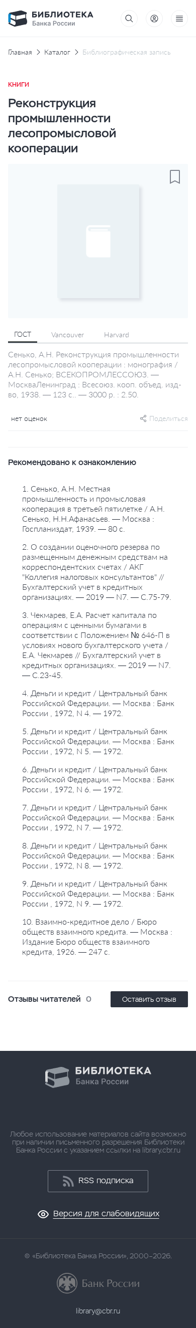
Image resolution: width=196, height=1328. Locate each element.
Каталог (57, 52)
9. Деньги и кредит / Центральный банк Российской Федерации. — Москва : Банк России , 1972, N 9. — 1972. (98, 893)
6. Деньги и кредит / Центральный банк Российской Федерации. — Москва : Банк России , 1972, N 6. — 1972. (98, 779)
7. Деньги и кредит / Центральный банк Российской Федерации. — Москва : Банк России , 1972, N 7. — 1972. (98, 817)
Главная (20, 52)
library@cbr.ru (98, 1310)
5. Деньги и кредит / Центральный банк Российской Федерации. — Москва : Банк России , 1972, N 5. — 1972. (98, 741)
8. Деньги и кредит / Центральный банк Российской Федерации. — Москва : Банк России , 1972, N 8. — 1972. (98, 855)
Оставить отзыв (149, 999)
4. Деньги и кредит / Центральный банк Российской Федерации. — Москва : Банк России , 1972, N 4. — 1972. (98, 703)
